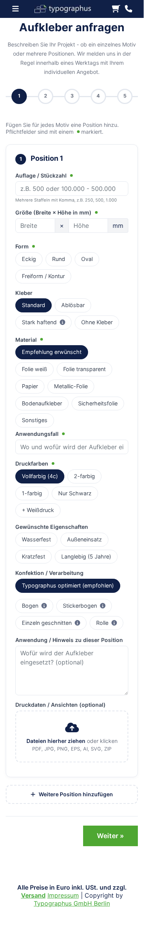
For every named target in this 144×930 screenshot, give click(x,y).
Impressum (63, 895)
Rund (58, 259)
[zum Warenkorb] (116, 9)
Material (26, 339)
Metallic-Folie (71, 386)
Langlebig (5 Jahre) (86, 556)
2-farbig (84, 476)
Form (22, 246)
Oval (87, 259)
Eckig (29, 259)
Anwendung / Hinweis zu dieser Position (69, 640)
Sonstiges (34, 420)
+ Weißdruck (38, 510)
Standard (33, 305)
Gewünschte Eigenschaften (51, 526)
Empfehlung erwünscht (52, 352)
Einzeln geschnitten (54, 622)
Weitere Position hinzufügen (75, 794)
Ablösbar (73, 305)
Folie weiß (34, 369)
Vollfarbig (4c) (40, 476)
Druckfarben (32, 463)
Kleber (24, 293)
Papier (30, 386)
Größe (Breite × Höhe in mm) (54, 212)
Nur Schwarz (75, 493)
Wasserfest (36, 539)
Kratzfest (33, 556)
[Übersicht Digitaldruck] (66, 8)
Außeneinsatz (84, 539)
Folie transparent (84, 369)
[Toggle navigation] (18, 8)
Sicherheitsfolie (98, 403)
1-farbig (32, 493)
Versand (33, 895)
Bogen (37, 605)
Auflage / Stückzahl (41, 175)
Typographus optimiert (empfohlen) (68, 585)
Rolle (109, 622)
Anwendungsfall (37, 434)
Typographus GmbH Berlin (72, 903)
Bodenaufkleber (42, 403)
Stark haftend (47, 322)
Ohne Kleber (97, 322)
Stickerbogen (87, 605)
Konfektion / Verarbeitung (49, 573)
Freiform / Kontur (43, 276)
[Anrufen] (128, 9)
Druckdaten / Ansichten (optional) (60, 704)
